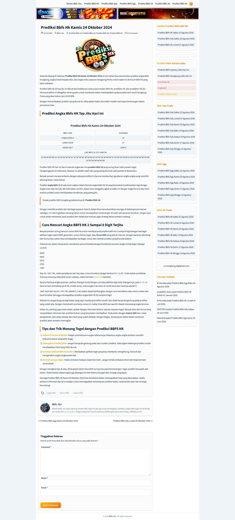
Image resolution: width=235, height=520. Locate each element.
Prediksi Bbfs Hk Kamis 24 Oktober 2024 (76, 27)
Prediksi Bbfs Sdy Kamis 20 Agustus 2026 (176, 124)
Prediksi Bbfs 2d (145, 3)
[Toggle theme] (193, 4)
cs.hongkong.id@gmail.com (176, 265)
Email (44, 487)
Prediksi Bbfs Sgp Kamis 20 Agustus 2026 (176, 176)
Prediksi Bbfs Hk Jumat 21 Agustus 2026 (176, 44)
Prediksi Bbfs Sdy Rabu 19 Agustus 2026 (176, 130)
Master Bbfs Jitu (74, 3)
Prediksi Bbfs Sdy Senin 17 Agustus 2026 (176, 142)
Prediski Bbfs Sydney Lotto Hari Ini (173, 69)
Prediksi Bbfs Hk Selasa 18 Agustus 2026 (176, 241)
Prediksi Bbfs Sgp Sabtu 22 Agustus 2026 (176, 170)
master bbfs (131, 313)
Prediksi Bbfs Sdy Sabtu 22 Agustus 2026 (176, 38)
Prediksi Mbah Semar (167, 94)
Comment (46, 447)
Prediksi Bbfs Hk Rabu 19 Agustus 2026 (175, 235)
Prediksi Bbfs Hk (91, 3)
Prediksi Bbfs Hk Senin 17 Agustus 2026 (175, 247)
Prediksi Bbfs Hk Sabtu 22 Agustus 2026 (176, 32)
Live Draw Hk (164, 82)
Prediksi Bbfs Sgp (128, 3)
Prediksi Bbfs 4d (179, 3)
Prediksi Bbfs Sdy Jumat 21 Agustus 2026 (176, 118)
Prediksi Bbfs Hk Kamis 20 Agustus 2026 (176, 228)
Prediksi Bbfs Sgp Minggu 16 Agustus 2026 (174, 197)
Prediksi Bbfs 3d (162, 3)
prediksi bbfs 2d (95, 167)
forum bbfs (101, 235)
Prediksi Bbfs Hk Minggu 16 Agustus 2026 (176, 253)
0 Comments (132, 33)
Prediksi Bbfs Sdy (109, 3)
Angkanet (162, 88)
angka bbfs (53, 185)
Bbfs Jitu (60, 33)
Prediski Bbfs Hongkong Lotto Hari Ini (175, 76)
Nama (44, 478)
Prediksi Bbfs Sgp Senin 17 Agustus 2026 (176, 188)
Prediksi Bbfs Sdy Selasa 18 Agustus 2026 (176, 136)
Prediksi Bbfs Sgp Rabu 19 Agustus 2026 (176, 182)
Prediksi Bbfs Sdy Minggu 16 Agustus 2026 (174, 150)
